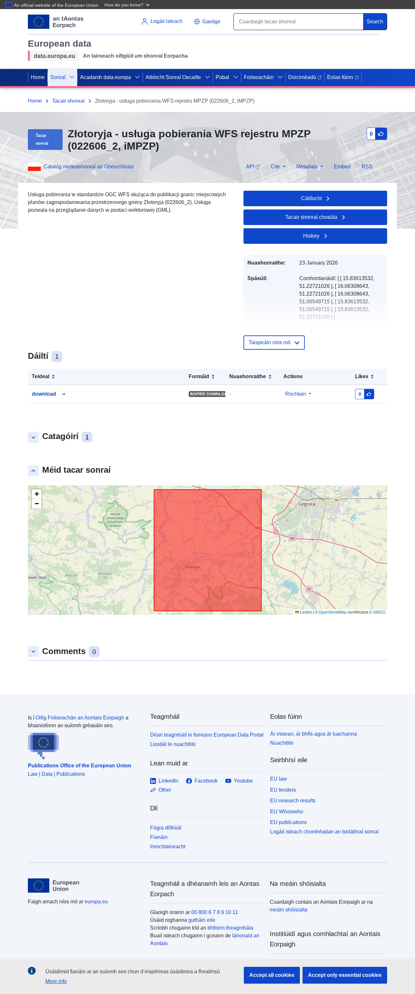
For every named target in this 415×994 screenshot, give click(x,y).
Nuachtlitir (281, 743)
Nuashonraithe (247, 376)
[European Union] (85, 885)
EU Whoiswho (286, 811)
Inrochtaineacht (167, 846)
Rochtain (295, 394)
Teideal (40, 376)
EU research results (292, 800)
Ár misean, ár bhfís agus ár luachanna (313, 734)
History (311, 236)
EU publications (288, 822)
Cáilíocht (311, 198)
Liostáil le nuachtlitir (173, 744)
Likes (361, 376)
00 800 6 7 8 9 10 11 (214, 912)
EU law (278, 779)
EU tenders (283, 790)
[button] (127, 4)
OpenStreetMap (333, 612)
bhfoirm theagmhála (230, 928)
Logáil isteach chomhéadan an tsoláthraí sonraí (324, 831)
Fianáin (159, 837)
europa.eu (96, 901)
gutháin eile (201, 920)
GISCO (379, 612)
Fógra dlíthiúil (166, 827)
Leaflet (305, 612)
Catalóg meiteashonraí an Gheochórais (88, 166)
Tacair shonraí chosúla (311, 217)
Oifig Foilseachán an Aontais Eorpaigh (80, 717)
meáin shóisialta (288, 909)
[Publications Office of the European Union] (85, 744)
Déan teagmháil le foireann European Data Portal (207, 735)
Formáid (199, 376)
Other (165, 790)
